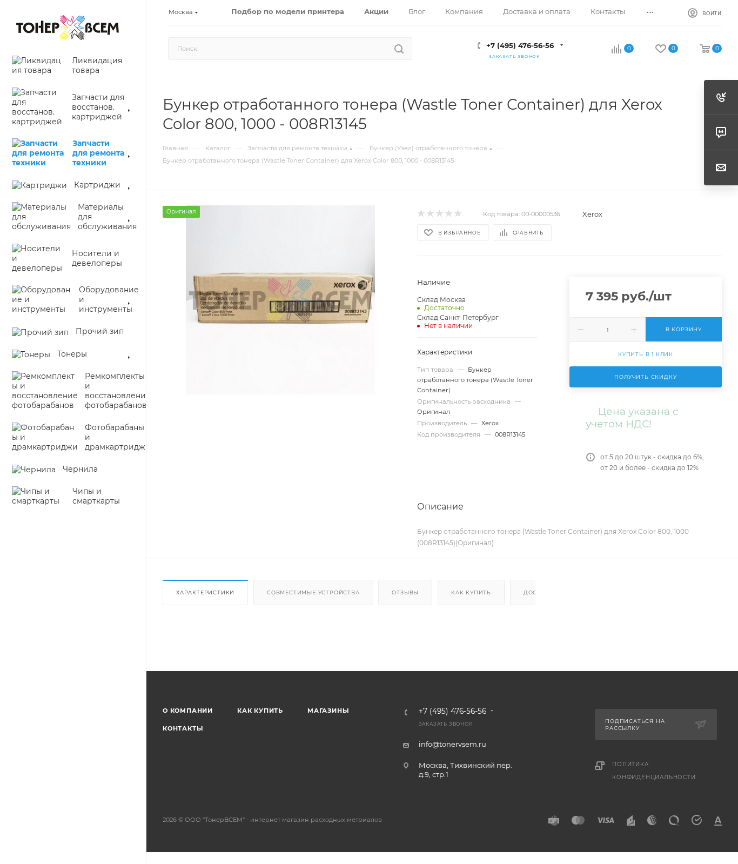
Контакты (183, 728)
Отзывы (405, 592)
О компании (188, 710)
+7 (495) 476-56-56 (520, 45)
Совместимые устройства (313, 592)
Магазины (328, 710)
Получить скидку (645, 377)
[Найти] (399, 48)
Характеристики (205, 592)
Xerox (592, 214)
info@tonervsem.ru (452, 744)
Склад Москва (441, 300)
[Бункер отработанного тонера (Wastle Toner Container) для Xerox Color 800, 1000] (280, 299)
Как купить (471, 592)
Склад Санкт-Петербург (458, 317)
